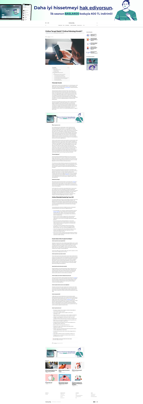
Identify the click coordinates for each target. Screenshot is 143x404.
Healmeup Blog (71, 22)
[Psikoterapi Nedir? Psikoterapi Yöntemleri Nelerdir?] (87, 52)
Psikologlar (46, 394)
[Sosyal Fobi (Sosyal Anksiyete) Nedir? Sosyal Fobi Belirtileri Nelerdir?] (87, 39)
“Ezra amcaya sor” (56, 70)
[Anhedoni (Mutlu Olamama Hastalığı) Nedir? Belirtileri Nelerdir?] (87, 48)
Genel (76, 394)
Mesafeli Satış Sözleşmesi (94, 396)
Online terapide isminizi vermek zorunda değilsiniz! (61, 78)
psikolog (74, 181)
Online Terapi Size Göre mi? (58, 80)
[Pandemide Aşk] (51, 377)
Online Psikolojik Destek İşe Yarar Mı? (58, 72)
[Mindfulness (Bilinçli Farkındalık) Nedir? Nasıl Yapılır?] (87, 43)
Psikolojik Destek (55, 68)
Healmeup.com (69, 299)
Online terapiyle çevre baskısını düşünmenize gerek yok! (62, 77)
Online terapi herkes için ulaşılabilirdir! (59, 75)
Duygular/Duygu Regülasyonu (79, 395)
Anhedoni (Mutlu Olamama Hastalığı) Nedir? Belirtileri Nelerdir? (94, 48)
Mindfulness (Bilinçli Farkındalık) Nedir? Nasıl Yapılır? (94, 44)
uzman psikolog (67, 87)
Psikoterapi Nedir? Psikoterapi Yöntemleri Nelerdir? (94, 52)
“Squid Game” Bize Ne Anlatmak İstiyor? (92, 61)
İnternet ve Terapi (56, 71)
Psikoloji (88, 67)
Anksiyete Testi (62, 394)
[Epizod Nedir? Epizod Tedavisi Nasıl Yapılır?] (65, 377)
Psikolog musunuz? (93, 394)
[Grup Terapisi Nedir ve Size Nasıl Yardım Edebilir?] (51, 365)
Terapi (46, 369)
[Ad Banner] (65, 117)
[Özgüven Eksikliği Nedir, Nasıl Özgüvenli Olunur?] (87, 35)
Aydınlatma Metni (93, 395)
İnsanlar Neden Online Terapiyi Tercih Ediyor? (59, 74)
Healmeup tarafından (89, 69)
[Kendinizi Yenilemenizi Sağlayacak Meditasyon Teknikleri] (78, 377)
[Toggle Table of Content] (68, 67)
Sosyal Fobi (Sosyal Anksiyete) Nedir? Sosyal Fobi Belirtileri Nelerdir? (94, 39)
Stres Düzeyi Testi (62, 395)
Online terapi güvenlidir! (58, 79)
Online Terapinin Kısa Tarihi (57, 69)
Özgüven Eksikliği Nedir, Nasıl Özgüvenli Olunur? (94, 35)
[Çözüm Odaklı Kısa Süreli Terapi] (65, 365)
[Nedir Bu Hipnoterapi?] (78, 365)
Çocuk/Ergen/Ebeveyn (78, 396)
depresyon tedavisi (56, 211)
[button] (97, 23)
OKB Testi (61, 396)
